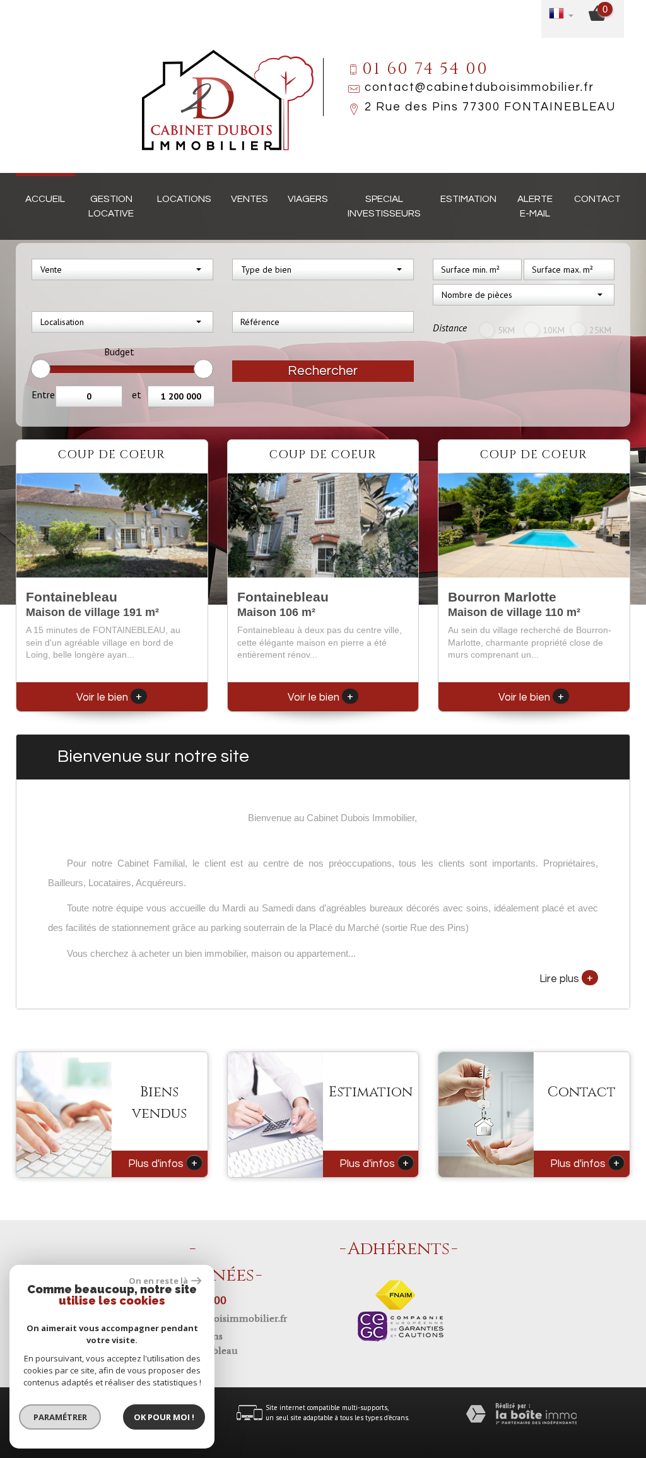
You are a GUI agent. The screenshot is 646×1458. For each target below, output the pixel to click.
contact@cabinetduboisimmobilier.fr (479, 87)
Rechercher (323, 370)
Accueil (45, 199)
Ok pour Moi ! (164, 1417)
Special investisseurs (384, 206)
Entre (43, 394)
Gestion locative (111, 206)
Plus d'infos (162, 1162)
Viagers (308, 199)
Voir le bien (109, 697)
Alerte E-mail (535, 206)
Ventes (249, 199)
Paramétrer (60, 1417)
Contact (597, 199)
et (136, 394)
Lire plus (566, 977)
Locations (184, 199)
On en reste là (158, 1280)
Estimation (468, 199)
